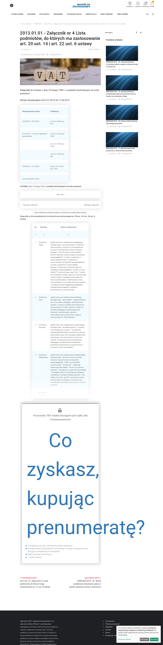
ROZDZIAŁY (38, 24)
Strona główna (26, 24)
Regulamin (109, 627)
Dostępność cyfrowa (112, 635)
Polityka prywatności (112, 624)
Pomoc (107, 632)
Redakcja (27, 49)
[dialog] (138, 634)
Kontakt (108, 630)
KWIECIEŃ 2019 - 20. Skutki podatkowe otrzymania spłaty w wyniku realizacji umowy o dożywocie (122, 64)
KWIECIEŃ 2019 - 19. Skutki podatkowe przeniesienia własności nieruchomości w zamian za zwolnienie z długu (121, 94)
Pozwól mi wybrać (124, 639)
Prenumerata (109, 621)
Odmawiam (144, 639)
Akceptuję (154, 639)
